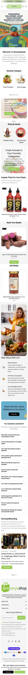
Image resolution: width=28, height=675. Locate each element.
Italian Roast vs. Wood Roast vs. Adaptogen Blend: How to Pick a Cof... (13, 556)
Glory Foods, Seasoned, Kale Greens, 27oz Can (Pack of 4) (14, 255)
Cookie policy (8, 672)
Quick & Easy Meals (21, 141)
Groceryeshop (15, 659)
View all (14, 262)
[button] (2, 6)
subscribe (21, 617)
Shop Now (14, 169)
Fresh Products (8, 87)
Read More (7, 567)
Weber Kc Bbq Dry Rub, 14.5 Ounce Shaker (14, 297)
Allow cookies (20, 672)
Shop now (9, 113)
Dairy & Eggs (21, 87)
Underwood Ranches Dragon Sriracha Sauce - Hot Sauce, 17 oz (14, 215)
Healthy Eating (8, 140)
